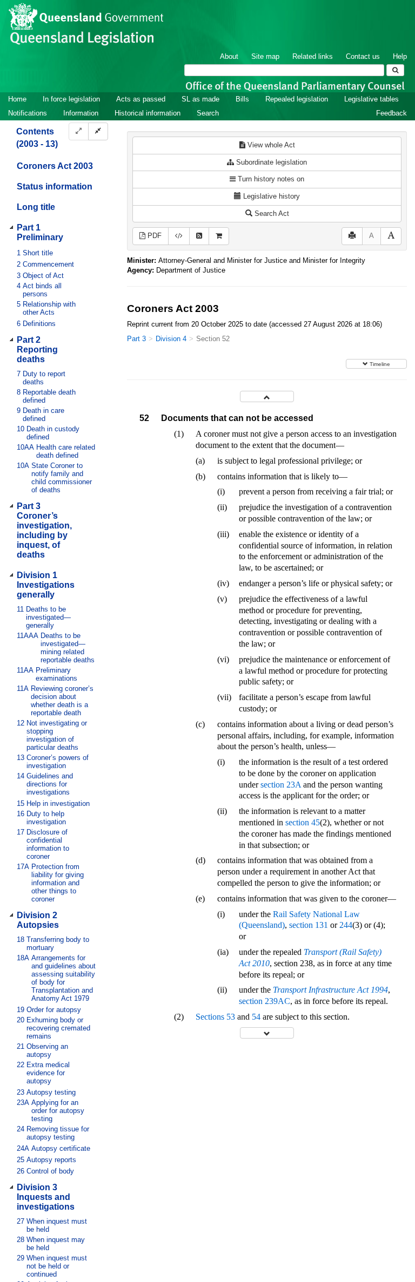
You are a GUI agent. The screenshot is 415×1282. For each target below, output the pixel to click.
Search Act (270, 213)
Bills (242, 99)
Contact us (363, 56)
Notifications (27, 113)
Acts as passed (140, 99)
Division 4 (171, 339)
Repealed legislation (296, 99)
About (229, 56)
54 (256, 1016)
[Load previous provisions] (267, 396)
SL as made (200, 99)
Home (17, 99)
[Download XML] (179, 236)
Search (208, 113)
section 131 (308, 925)
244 (345, 925)
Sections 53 (215, 1016)
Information (80, 113)
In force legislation (71, 99)
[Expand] (79, 131)
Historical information (147, 113)
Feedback (391, 113)
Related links (312, 56)
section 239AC (264, 1001)
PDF (153, 236)
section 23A (280, 784)
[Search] (395, 70)
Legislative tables (371, 99)
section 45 (302, 822)
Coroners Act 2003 (55, 166)
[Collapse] (98, 131)
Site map (265, 56)
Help (400, 56)
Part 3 (136, 339)
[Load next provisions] (267, 1033)
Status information (54, 186)
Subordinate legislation (270, 162)
